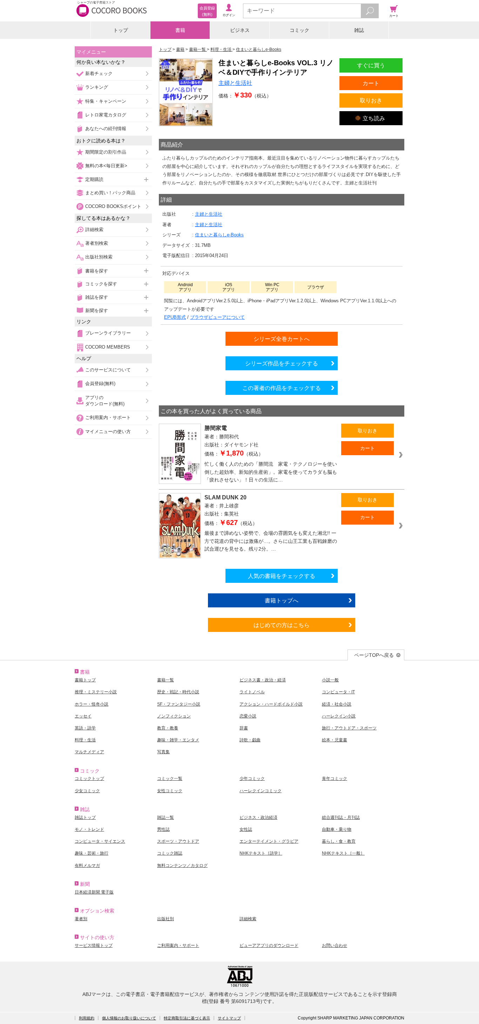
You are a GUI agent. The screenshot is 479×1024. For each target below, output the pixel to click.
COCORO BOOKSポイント (113, 206)
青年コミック (334, 778)
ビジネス (240, 30)
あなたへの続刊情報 (105, 128)
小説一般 (330, 680)
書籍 (180, 30)
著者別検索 (96, 243)
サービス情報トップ (94, 945)
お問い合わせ (334, 945)
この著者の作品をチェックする (281, 388)
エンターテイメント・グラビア (269, 841)
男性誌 (163, 829)
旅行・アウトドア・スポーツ (349, 728)
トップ (120, 30)
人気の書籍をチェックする (281, 576)
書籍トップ (85, 680)
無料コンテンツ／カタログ (182, 865)
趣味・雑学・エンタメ (178, 739)
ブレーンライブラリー (108, 333)
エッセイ (83, 716)
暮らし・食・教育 (339, 841)
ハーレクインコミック (261, 790)
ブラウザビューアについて (217, 317)
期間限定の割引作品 (105, 152)
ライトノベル (252, 691)
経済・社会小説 (336, 704)
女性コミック (169, 790)
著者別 (81, 918)
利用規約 (86, 1018)
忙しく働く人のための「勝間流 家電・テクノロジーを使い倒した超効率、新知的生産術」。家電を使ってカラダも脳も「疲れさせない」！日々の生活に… (270, 472)
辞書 (244, 728)
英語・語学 (85, 728)
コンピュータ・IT (338, 691)
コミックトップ (89, 778)
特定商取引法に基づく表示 (187, 1018)
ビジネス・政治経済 (258, 817)
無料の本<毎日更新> (106, 165)
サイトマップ (229, 1018)
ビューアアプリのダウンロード (269, 945)
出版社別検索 (99, 257)
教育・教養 (167, 728)
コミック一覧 (169, 778)
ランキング (96, 87)
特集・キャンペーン (105, 101)
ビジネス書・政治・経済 (263, 680)
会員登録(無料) (100, 383)
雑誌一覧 (165, 817)
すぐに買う (371, 65)
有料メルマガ (87, 865)
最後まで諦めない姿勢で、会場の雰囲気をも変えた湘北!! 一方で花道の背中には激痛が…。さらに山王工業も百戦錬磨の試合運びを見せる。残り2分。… (270, 541)
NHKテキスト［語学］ (261, 853)
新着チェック (99, 73)
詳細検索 (94, 229)
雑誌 (359, 30)
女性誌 (246, 829)
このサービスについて (108, 369)
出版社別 (165, 918)
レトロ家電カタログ (105, 114)
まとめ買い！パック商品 (110, 192)
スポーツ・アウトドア (178, 841)
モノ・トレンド (89, 829)
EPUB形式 (175, 317)
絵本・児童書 (334, 739)
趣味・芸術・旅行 (91, 853)
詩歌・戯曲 (250, 739)
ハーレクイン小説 (339, 716)
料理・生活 (85, 739)
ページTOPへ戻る (374, 655)
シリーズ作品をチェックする (281, 363)
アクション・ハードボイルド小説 (271, 704)
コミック (299, 30)
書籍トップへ (281, 600)
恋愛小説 (248, 716)
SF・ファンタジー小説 (178, 704)
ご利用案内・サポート (108, 417)
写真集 (163, 751)
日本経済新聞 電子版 (94, 892)
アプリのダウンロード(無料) (104, 400)
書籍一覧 (165, 680)
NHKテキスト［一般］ (343, 853)
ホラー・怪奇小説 (91, 704)
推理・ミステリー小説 (96, 691)
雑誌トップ (85, 817)
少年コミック (252, 778)
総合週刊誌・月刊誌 (341, 817)
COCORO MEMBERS (107, 347)
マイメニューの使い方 (108, 431)
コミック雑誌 (169, 853)
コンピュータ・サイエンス (100, 841)
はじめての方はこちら (282, 625)
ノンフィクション (174, 716)
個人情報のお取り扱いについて (129, 1018)
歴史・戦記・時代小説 (178, 691)
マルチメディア (89, 751)
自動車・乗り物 (336, 829)
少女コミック (87, 790)
